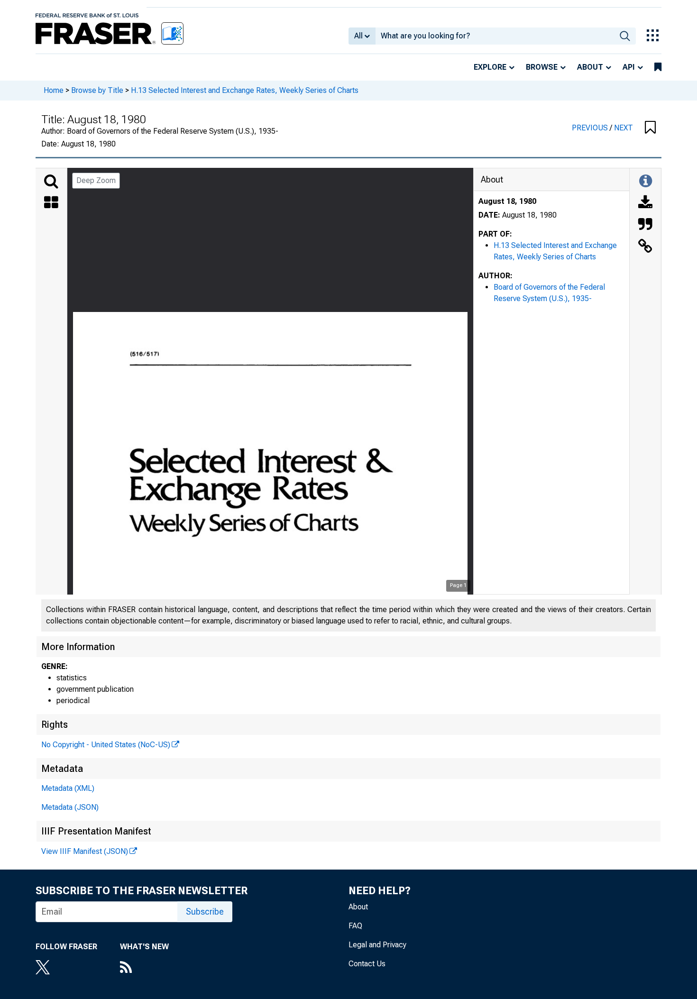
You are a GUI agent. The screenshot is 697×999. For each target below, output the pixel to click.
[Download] (645, 203)
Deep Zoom (96, 180)
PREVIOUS (591, 127)
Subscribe (205, 912)
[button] (650, 128)
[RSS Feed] (144, 968)
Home (54, 90)
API (629, 67)
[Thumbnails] (51, 203)
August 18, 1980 (507, 201)
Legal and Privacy (377, 944)
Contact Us (366, 963)
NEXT (623, 127)
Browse (542, 67)
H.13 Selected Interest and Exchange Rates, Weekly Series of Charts (244, 90)
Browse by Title (97, 90)
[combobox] (494, 36)
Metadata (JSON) (70, 807)
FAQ (355, 925)
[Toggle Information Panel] (645, 181)
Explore (490, 67)
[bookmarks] (657, 67)
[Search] (51, 181)
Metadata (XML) (67, 788)
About (590, 67)
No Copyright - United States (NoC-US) (105, 744)
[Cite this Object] (645, 225)
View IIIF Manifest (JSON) (84, 851)
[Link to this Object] (645, 247)
